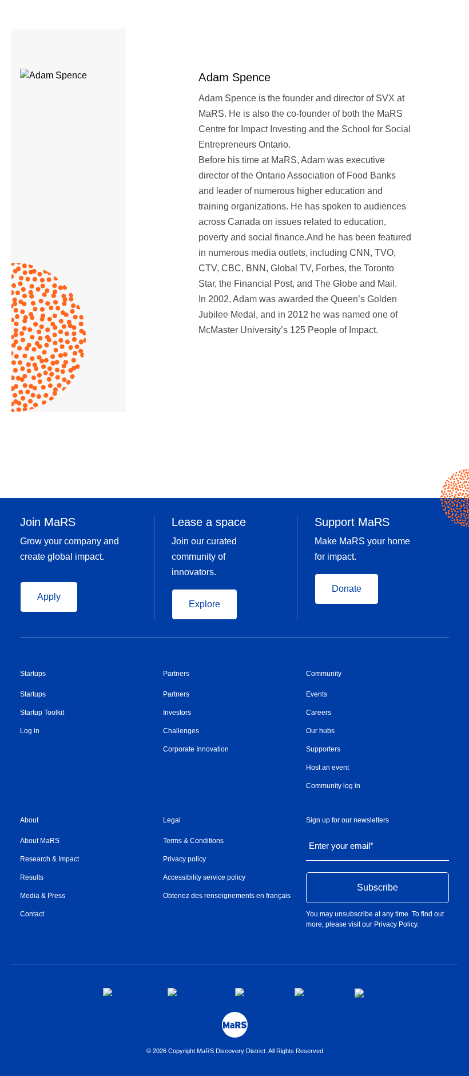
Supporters (323, 749)
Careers (318, 713)
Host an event (327, 768)
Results (31, 877)
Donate (346, 589)
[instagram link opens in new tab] (192, 992)
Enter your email (341, 845)
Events (316, 694)
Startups (33, 674)
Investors (177, 713)
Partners (176, 674)
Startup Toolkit (42, 713)
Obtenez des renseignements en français (227, 896)
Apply (49, 597)
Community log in (333, 786)
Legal (172, 820)
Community (323, 674)
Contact (32, 914)
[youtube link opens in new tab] (315, 992)
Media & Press (42, 896)
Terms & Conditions (193, 841)
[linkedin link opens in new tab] (255, 992)
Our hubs (320, 731)
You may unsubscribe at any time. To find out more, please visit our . (375, 919)
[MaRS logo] (235, 1025)
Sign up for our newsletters (347, 820)
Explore (204, 604)
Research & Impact (49, 859)
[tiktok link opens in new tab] (360, 993)
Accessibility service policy (204, 877)
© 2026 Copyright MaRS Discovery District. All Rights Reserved (234, 1050)
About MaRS (39, 841)
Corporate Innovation (196, 749)
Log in (29, 731)
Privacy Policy (395, 924)
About (29, 820)
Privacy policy (184, 859)
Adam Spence (234, 77)
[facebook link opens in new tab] (126, 992)
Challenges (181, 731)
